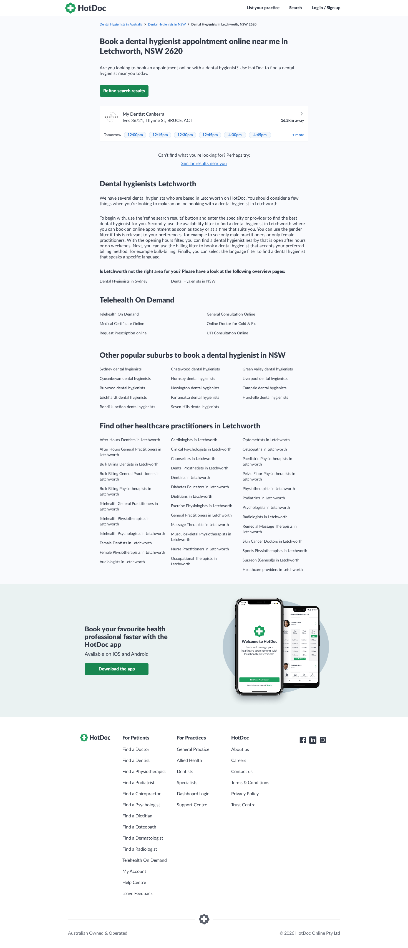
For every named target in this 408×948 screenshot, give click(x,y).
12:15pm (160, 135)
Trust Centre (243, 805)
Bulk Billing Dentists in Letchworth (129, 464)
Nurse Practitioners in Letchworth (200, 549)
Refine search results (124, 91)
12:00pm (135, 135)
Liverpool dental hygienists (265, 379)
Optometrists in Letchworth (266, 440)
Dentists (185, 771)
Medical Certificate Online (122, 324)
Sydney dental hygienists (121, 369)
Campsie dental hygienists (264, 388)
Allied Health (189, 760)
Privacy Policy (245, 794)
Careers (238, 760)
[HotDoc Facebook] (303, 740)
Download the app (117, 669)
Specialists (187, 783)
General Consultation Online (231, 314)
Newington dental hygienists (195, 388)
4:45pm (260, 135)
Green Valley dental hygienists (268, 369)
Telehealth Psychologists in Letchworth (132, 534)
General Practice (193, 749)
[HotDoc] (85, 8)
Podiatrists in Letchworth (264, 498)
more (298, 135)
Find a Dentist (136, 760)
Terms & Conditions (250, 783)
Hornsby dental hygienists (193, 379)
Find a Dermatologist (142, 838)
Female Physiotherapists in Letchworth (132, 553)
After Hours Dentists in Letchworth (130, 440)
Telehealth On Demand (119, 314)
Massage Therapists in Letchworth (200, 525)
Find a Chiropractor (141, 794)
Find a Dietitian (137, 816)
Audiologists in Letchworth (122, 562)
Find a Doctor (135, 749)
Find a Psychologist (141, 805)
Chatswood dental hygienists (195, 369)
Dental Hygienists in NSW (167, 24)
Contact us (242, 771)
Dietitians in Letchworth (191, 497)
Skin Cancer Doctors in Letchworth (273, 541)
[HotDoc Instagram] (323, 740)
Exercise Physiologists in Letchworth (201, 506)
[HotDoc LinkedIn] (313, 740)
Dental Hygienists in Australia (121, 24)
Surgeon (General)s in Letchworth (271, 560)
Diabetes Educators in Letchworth (200, 487)
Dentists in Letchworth (190, 478)
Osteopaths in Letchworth (265, 449)
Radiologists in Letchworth (265, 517)
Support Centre (192, 805)
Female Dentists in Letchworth (126, 543)
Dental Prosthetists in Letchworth (199, 468)
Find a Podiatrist (138, 783)
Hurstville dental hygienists (265, 398)
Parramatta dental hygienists (195, 398)
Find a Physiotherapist (144, 771)
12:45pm (210, 135)
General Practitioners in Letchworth (201, 515)
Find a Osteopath (139, 827)
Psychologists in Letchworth (266, 508)
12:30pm (185, 135)
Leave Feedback (137, 893)
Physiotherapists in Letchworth (269, 489)
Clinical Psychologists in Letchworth (201, 449)
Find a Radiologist (139, 849)
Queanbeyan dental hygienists (125, 379)
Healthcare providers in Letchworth (273, 570)
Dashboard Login (193, 794)
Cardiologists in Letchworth (194, 440)
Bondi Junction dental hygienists (127, 407)
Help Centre (134, 882)
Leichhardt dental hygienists (123, 398)
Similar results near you (204, 163)
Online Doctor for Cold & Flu (231, 324)
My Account (134, 871)
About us (240, 749)
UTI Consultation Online (227, 333)
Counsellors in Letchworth (193, 459)
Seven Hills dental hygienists (195, 407)
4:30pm (235, 135)
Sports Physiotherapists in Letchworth (275, 551)
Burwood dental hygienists (122, 388)
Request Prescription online (123, 333)
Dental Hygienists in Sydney (123, 281)
